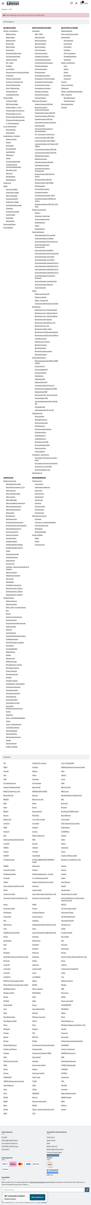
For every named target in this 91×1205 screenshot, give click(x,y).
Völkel (34, 1089)
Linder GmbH (37, 969)
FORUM (6, 856)
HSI (4, 921)
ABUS (5, 767)
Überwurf (9, 173)
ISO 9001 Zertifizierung (10, 1146)
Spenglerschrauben (41, 91)
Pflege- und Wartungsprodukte (71, 91)
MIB (62, 989)
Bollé (5, 807)
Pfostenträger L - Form (14, 107)
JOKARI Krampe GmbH (11, 933)
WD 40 (5, 1097)
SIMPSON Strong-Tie (68, 1053)
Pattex (63, 1013)
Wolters (64, 1105)
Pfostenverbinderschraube (15, 120)
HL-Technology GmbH (68, 908)
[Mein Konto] (76, 3)
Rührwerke (10, 579)
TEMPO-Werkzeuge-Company (13, 1081)
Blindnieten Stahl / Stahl (43, 329)
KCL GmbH (65, 937)
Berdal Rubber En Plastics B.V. (71, 795)
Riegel (8, 158)
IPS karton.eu (66, 925)
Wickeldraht (10, 221)
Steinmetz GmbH (38, 1073)
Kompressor (10, 564)
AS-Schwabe (36, 783)
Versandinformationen (9, 1143)
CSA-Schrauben (40, 50)
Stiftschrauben (40, 186)
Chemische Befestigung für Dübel (46, 304)
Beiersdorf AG (8, 795)
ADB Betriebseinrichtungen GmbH (73, 767)
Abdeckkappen (40, 222)
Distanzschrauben (41, 53)
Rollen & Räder (37, 535)
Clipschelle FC (40, 366)
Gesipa (63, 870)
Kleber (66, 72)
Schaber (9, 677)
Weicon (35, 1097)
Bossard (64, 807)
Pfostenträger (8, 98)
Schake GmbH (37, 1049)
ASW (62, 783)
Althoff (63, 775)
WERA (5, 1101)
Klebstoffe (67, 76)
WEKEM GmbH (66, 1097)
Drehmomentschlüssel (14, 617)
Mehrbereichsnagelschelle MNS (46, 389)
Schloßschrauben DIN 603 (44, 162)
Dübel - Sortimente (41, 300)
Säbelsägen (10, 582)
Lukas (63, 973)
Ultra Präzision (8, 1085)
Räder (37, 538)
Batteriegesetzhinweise (55, 1149)
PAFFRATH (65, 1009)
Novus (34, 1005)
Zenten (63, 1109)
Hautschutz (39, 500)
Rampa (5, 1037)
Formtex (35, 852)
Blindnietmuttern (41, 345)
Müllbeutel (65, 88)
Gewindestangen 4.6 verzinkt (45, 235)
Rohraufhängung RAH (42, 445)
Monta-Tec (64, 993)
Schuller (6, 1053)
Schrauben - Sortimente (40, 455)
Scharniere (7, 183)
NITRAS (6, 1001)
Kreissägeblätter (12, 649)
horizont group (37, 917)
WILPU (34, 1105)
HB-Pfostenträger (12, 104)
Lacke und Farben (67, 85)
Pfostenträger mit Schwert (15, 111)
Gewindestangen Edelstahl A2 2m (46, 266)
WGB (63, 1101)
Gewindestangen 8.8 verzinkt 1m (46, 242)
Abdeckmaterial (66, 31)
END (33, 840)
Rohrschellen (39, 416)
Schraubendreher (12, 690)
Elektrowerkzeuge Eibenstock (13, 840)
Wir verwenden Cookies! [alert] (14, 1196)
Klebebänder (65, 37)
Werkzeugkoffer (11, 734)
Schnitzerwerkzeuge (13, 687)
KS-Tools (6, 961)
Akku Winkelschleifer (13, 510)
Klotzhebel (10, 646)
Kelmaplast (7, 941)
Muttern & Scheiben (39, 210)
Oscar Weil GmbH (38, 1009)
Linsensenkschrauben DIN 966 (45, 153)
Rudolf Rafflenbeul (10, 1045)
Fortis (63, 852)
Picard (34, 1021)
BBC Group (65, 791)
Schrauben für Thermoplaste (45, 79)
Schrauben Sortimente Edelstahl (46, 463)
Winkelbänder (11, 180)
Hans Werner (65, 882)
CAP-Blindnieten (41, 339)
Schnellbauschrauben (42, 76)
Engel (63, 840)
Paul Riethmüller (9, 1017)
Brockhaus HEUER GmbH (69, 811)
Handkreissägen (11, 541)
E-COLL (35, 832)
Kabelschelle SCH (41, 382)
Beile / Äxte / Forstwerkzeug (16, 607)
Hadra (63, 878)
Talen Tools (36, 1077)
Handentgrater (11, 633)
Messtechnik (10, 658)
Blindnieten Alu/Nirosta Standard (46, 332)
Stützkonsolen (40, 426)
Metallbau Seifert (9, 989)
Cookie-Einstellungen (54, 1152)
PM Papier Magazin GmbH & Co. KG (73, 1025)
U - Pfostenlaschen (12, 123)
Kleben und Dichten (68, 63)
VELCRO (64, 1085)
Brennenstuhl (37, 811)
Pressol (63, 1029)
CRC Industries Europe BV (70, 823)
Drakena (35, 827)
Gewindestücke (40, 288)
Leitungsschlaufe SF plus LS (44, 385)
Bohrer (8, 614)
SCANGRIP (65, 1045)
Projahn (6, 1033)
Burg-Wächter (66, 815)
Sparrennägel (10, 215)
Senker (8, 712)
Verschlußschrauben (42, 189)
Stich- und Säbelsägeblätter (15, 718)
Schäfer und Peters (10, 1049)
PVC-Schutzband (69, 53)
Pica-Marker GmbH (10, 1021)
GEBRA (5, 866)
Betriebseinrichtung (39, 516)
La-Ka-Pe (6, 965)
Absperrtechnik (11, 604)
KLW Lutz (35, 953)
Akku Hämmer (11, 491)
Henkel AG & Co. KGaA (69, 894)
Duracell (6, 832)
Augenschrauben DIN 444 (44, 104)
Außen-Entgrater (12, 747)
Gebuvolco (36, 866)
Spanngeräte (10, 133)
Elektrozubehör (11, 620)
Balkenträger (10, 37)
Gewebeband (68, 41)
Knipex (63, 953)
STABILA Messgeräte (68, 1065)
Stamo (5, 1069)
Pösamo (35, 1029)
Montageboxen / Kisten (14, 665)
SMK (62, 1057)
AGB (48, 1143)
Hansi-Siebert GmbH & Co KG (13, 886)
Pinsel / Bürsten (11, 671)
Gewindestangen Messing (44, 284)
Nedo (34, 997)
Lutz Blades (36, 977)
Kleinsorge (65, 949)
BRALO (5, 811)
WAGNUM (35, 1093)
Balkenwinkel (10, 41)
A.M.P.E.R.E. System (39, 763)
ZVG (33, 1113)
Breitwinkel (10, 50)
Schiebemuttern (40, 432)
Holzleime (67, 79)
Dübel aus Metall (40, 297)
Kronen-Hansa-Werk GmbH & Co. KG (74, 957)
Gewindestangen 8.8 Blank (44, 250)
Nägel (5, 186)
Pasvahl (35, 1013)
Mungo (5, 997)
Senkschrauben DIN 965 (43, 180)
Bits (7, 611)
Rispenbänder (11, 130)
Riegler (34, 1041)
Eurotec (35, 844)
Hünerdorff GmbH (67, 921)
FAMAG (6, 848)
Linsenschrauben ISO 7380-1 (45, 141)
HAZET (63, 886)
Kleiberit (35, 949)
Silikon (66, 69)
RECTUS (35, 1037)
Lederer (64, 965)
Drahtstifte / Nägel (12, 202)
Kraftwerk (35, 957)
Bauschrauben (40, 37)
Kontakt (4, 1137)
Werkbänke (39, 529)
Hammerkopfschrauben (43, 429)
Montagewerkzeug (12, 668)
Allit (4, 775)
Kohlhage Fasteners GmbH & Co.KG (15, 957)
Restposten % (37, 473)
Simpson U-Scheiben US (14, 82)
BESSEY (6, 799)
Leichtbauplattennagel (14, 205)
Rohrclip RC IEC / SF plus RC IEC (46, 395)
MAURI (34, 985)
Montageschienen (41, 420)
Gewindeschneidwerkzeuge (16, 623)
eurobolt (6, 844)
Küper (63, 961)
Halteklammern (40, 436)
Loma (34, 973)
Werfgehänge (10, 177)
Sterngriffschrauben (42, 95)
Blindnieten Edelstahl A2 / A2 (45, 323)
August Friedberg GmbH (11, 787)
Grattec (63, 874)
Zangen (8, 740)
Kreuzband (10, 146)
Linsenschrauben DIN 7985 (44, 138)
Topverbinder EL (11, 91)
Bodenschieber (11, 139)
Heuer (5, 904)
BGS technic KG (37, 799)
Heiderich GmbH (9, 894)
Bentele (35, 795)
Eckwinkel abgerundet (13, 53)
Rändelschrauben (41, 159)
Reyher (5, 1041)
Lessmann (7, 969)
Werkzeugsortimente (13, 737)
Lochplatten (10, 69)
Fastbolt (35, 848)
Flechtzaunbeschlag (13, 56)
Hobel (8, 551)
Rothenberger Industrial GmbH (72, 1041)
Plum (34, 1025)
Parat (5, 1013)
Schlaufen (9, 208)
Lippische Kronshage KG (69, 969)
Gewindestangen (38, 232)
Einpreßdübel (8, 228)
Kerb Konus (36, 941)
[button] (71, 3)
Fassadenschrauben (42, 56)
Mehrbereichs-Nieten (42, 342)
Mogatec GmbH (8, 993)
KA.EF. (5, 937)
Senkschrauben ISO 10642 (44, 183)
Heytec (34, 908)
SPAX (5, 1065)
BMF (5, 803)
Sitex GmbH (36, 1057)
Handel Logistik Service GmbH (42, 882)
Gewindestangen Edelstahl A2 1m (46, 263)
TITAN (34, 1081)
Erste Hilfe (38, 491)
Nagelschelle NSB (41, 392)
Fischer (6, 852)
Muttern (37, 213)
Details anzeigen (10, 1199)
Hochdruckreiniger (12, 554)
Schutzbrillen (39, 510)
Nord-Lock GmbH (67, 1001)
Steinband (67, 60)
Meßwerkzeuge (11, 661)
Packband (67, 50)
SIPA (5, 1057)
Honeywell (7, 917)
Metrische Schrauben (39, 101)
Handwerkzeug (8, 598)
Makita (34, 981)
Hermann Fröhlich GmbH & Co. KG (15, 898)
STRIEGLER (7, 1077)
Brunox (5, 815)
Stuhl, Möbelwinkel (12, 88)
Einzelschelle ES (40, 373)
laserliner (35, 965)
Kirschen (64, 945)
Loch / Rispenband (9, 126)
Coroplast (35, 823)
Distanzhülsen (40, 229)
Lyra (62, 977)
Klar (4, 949)
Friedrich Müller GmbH (69, 856)
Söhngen (35, 1061)
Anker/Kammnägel (12, 192)
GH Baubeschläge (9, 874)
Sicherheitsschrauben (42, 85)
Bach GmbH (36, 787)
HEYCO (63, 904)
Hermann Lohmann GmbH (41, 898)
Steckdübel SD (40, 407)
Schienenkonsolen (41, 423)
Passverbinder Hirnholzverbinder (17, 72)
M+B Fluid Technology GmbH (13, 981)
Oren (5, 1009)
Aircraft (6, 771)
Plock (5, 1025)
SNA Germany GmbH (10, 1061)
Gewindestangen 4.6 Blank (44, 238)
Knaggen (9, 66)
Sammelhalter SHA (41, 398)
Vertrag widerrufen (53, 1155)
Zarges (5, 1109)
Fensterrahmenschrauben (44, 63)
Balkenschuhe (11, 34)
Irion (5, 929)
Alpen (34, 775)
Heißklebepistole (12, 639)
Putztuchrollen (40, 506)
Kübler (34, 961)
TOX (62, 1081)
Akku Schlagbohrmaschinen (15, 503)
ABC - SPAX (39, 34)
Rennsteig (64, 1037)
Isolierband (68, 44)
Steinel (5, 1073)
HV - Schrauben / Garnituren (44, 134)
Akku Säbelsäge (11, 500)
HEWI (34, 904)
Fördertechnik (40, 545)
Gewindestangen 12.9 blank (44, 260)
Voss (5, 1093)
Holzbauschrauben (41, 66)
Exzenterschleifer (12, 532)
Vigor (5, 1089)
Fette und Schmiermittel (69, 34)
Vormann (64, 1089)
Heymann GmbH (9, 908)
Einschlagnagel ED (41, 370)
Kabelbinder (39, 376)
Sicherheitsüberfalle (13, 162)
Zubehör (64, 107)
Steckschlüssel (11, 743)
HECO (5, 890)
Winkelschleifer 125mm (14, 588)
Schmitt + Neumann (68, 1049)
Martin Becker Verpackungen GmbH (15, 985)
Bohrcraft (64, 803)
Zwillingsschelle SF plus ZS (44, 410)
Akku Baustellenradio (13, 484)
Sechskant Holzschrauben (44, 82)
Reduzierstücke (40, 448)
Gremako (6, 878)
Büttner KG (7, 819)
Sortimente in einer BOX (43, 466)
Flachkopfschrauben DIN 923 (45, 113)
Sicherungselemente (42, 219)
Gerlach (35, 870)
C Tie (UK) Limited (38, 819)
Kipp (5, 945)
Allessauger (10, 513)
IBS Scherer (7, 925)
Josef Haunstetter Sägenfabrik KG (44, 933)
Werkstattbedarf (11, 731)
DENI (5, 827)
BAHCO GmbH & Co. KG (11, 791)
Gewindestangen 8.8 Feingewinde (47, 253)
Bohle (34, 803)
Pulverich (64, 1033)
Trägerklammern (40, 439)
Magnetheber (10, 652)
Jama (34, 929)
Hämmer (9, 630)
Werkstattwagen (40, 532)
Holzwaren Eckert (67, 912)
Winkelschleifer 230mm (14, 595)
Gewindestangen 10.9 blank (44, 257)
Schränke (38, 519)
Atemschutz (39, 484)
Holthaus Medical (38, 912)
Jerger (63, 929)
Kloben (8, 142)
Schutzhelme (39, 513)
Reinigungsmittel (67, 104)
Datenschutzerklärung (38, 1182)
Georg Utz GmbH (9, 870)
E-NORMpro (65, 832)
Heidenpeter (65, 890)
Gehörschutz (39, 494)
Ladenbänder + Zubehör (11, 136)
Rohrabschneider (12, 674)
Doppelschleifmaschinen (14, 522)
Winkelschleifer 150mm (14, 591)
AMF (5, 779)
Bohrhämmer (10, 516)
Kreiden (64, 82)
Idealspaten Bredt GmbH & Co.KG (44, 925)
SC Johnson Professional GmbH (43, 1045)
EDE (4, 836)
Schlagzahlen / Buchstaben (15, 684)
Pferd (63, 1017)
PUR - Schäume (66, 95)
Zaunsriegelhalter (9, 224)
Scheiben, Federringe (42, 216)
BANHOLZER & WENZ (39, 791)
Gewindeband (40, 451)
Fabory (63, 844)
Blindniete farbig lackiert (43, 319)
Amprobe (35, 779)
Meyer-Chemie (37, 989)
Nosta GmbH (7, 1005)
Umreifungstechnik (41, 525)
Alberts (34, 771)
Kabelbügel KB (40, 379)
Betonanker (10, 44)
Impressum (51, 1137)
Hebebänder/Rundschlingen (16, 636)
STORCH (64, 1073)
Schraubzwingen (12, 700)
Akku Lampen (10, 497)
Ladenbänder (10, 152)
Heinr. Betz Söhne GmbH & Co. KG (44, 894)
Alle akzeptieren (38, 1197)
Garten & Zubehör (12, 535)
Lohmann (6, 973)
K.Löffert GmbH (66, 933)
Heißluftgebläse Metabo (14, 545)
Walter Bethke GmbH (68, 1093)
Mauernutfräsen (11, 572)
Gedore (63, 866)
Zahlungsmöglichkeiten (10, 1140)
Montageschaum (69, 98)
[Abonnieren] (87, 1189)
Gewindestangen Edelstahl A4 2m (46, 273)
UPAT (34, 1085)
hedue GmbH (37, 890)
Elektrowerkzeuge (9, 481)
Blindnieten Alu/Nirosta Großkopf (46, 335)
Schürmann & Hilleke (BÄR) (41, 1053)
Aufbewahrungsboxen (42, 487)
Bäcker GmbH (66, 787)
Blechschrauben (40, 44)
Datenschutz (51, 1140)
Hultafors (35, 921)
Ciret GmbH (65, 819)
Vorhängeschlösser (12, 727)
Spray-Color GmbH (38, 1065)
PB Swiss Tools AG (38, 1017)
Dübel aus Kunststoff (42, 294)
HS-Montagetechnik (68, 917)
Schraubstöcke (11, 697)
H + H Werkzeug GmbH (40, 878)
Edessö (63, 836)
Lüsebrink (6, 977)
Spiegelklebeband (70, 56)
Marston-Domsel (67, 981)
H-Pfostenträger (11, 101)
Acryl (65, 66)
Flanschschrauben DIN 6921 (45, 116)
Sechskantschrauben (42, 165)
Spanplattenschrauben (43, 88)
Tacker (8, 721)
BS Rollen (35, 815)
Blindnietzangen (40, 348)
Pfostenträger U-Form (13, 114)
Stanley (35, 1069)
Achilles (35, 767)
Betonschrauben (40, 41)
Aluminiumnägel (11, 189)
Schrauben (36, 31)
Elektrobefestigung (39, 358)
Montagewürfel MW (41, 442)
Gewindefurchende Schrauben (45, 122)
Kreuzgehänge (11, 149)
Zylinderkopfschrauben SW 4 (45, 195)
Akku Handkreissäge (13, 494)
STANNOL (64, 1069)
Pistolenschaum (69, 101)
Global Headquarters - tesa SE (42, 874)
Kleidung (38, 503)
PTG (33, 1033)
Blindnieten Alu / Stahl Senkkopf (46, 313)
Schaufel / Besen (12, 681)
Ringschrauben (40, 72)
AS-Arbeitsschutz (9, 783)
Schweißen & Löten (13, 703)
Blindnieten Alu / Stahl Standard (46, 310)
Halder (5, 882)
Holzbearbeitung (12, 557)
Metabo (63, 985)
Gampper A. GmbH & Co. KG (71, 860)
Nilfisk (63, 997)
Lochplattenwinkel (12, 95)
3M (4, 763)
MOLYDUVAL (36, 993)
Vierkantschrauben (41, 192)
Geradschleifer (11, 538)
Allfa (62, 771)
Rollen (37, 541)
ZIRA (5, 1113)
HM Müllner (7, 912)
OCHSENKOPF (66, 1005)
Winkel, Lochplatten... (11, 31)
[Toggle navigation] (3, 3)
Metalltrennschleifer (13, 576)
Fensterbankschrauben (43, 60)
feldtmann (64, 848)
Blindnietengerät (41, 355)
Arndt (63, 779)
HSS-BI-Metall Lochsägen (15, 642)
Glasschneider (11, 627)
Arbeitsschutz (37, 481)
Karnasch (35, 937)
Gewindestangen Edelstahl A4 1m (46, 269)
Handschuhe (39, 497)
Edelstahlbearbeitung (13, 529)
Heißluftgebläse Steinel (14, 548)
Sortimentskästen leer (42, 470)
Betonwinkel (10, 47)
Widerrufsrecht (52, 1146)
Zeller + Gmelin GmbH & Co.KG (43, 1109)
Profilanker (10, 76)
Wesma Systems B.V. (39, 1101)
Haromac (35, 886)
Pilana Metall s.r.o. (67, 1021)
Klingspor (6, 953)
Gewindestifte (40, 126)
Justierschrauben (41, 69)
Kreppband (67, 47)
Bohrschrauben (40, 47)
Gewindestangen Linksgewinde (46, 281)
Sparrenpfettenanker (13, 85)
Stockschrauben (40, 98)
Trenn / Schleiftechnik (13, 724)
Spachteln (9, 715)
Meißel (8, 655)
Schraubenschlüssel (13, 693)
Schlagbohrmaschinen (13, 585)
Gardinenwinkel (11, 60)
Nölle (34, 1001)
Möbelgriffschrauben (42, 156)
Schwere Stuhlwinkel (13, 79)
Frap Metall (36, 856)
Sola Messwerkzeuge (68, 1061)
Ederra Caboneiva (38, 836)
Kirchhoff (35, 945)
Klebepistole (10, 561)
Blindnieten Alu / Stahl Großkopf (46, 316)
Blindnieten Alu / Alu (42, 326)
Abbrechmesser (11, 601)
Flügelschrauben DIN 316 (44, 119)
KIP (62, 941)
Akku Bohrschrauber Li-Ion (15, 487)
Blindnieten (36, 307)
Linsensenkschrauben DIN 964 (45, 149)
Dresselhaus (65, 827)
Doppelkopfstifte (12, 199)
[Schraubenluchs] (13, 3)
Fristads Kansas (8, 860)
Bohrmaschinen (11, 519)
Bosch (34, 807)
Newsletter (6, 1149)
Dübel (34, 291)
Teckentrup (65, 1077)
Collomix (6, 823)
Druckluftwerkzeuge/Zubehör (16, 525)
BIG (62, 799)
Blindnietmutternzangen (43, 351)
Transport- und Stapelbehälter (45, 522)
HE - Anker (9, 63)
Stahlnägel (9, 218)
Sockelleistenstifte (12, 212)
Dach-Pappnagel (11, 196)
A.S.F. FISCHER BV (67, 763)
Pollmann (6, 1029)
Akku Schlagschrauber (13, 506)
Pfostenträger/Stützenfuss (15, 117)
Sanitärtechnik (37, 413)
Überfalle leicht (11, 170)
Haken (37, 226)
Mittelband (10, 155)
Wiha (5, 1105)
